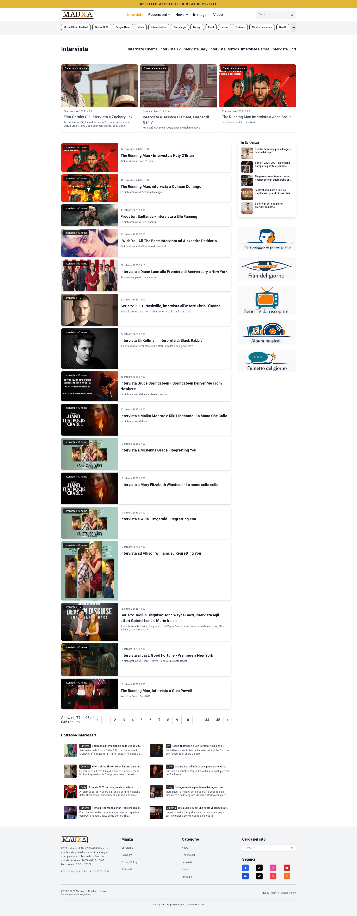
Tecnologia (180, 27)
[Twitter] (259, 868)
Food (211, 27)
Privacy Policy (129, 862)
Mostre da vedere (262, 27)
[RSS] (287, 876)
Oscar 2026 (101, 27)
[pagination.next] (227, 720)
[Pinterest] (273, 876)
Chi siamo (127, 847)
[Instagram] (273, 868)
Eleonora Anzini (196, 904)
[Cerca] (292, 14)
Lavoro (224, 27)
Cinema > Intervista (76, 68)
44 (207, 720)
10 (187, 720)
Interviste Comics (224, 49)
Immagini (200, 14)
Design (197, 27)
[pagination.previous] (98, 720)
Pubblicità (126, 869)
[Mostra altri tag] (293, 27)
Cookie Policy (288, 892)
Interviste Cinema (142, 49)
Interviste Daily (195, 49)
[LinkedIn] (245, 876)
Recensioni (188, 855)
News (185, 847)
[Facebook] (245, 868)
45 (218, 720)
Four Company (168, 904)
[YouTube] (287, 868)
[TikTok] (259, 876)
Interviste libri (159, 27)
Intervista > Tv (73, 298)
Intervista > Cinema (76, 147)
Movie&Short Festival (76, 27)
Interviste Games (255, 49)
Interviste (135, 14)
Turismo (240, 27)
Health (283, 27)
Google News (123, 27)
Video (218, 14)
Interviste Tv (170, 49)
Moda (141, 27)
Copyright (126, 855)
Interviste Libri (284, 49)
